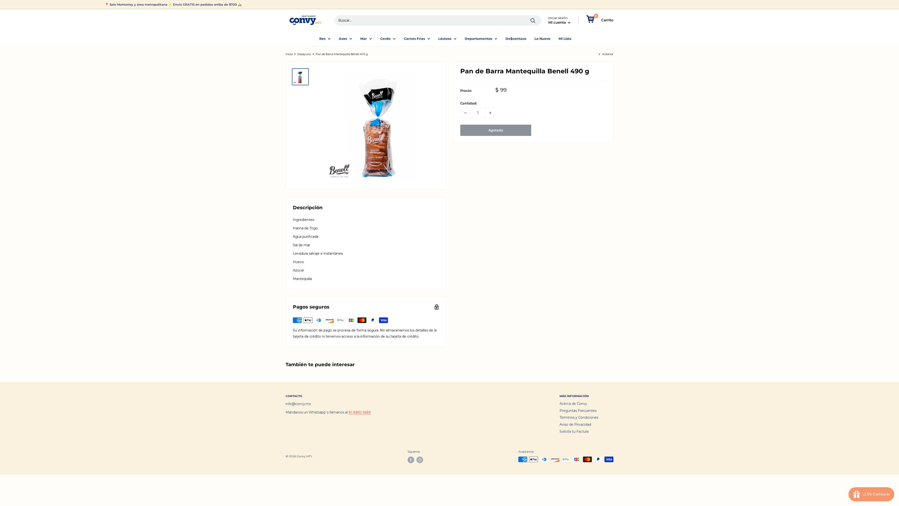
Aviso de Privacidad (575, 424)
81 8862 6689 (360, 412)
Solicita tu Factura (574, 431)
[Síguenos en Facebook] (411, 460)
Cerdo (385, 39)
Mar (363, 39)
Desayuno (304, 54)
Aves (343, 39)
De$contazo (515, 39)
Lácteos (444, 39)
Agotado (495, 130)
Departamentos (478, 39)
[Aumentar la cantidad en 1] (490, 113)
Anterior (607, 54)
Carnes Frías (414, 39)
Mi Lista (565, 39)
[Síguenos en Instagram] (419, 460)
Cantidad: (468, 103)
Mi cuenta (557, 22)
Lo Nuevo (542, 39)
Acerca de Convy (573, 404)
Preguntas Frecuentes (578, 411)
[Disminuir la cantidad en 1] (465, 113)
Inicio (289, 54)
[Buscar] (533, 20)
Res (322, 39)
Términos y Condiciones (579, 417)
